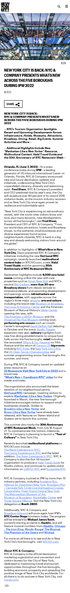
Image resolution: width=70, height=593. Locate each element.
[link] (38, 281)
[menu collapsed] (66, 6)
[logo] (5, 5)
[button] (13, 104)
